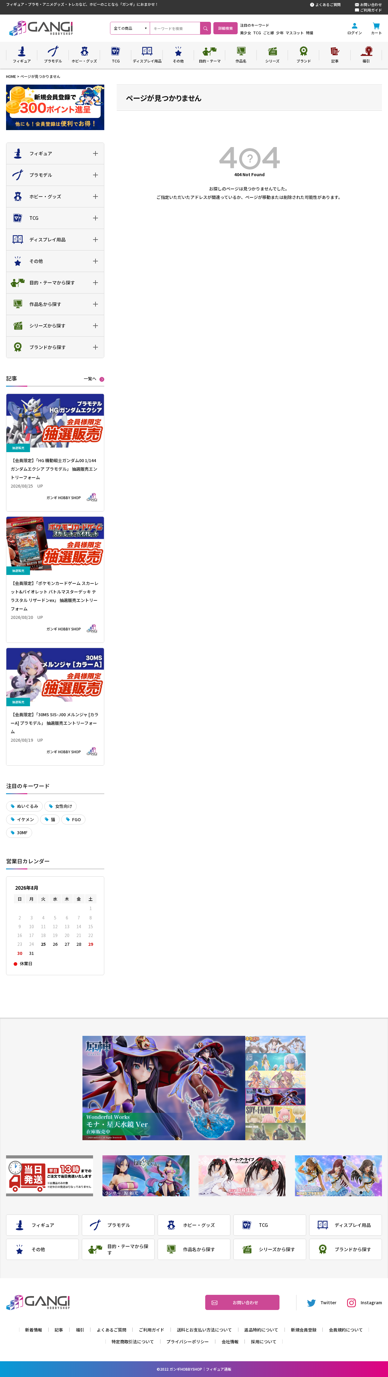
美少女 (245, 32)
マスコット (295, 32)
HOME (11, 76)
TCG (257, 32)
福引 (80, 1330)
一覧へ (90, 378)
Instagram (371, 1302)
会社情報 (230, 1341)
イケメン (25, 819)
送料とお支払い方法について (204, 1330)
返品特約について (261, 1330)
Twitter (328, 1302)
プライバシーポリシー (187, 1341)
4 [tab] (275, 1097)
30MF (22, 832)
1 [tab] (275, 1044)
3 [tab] (275, 1079)
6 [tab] (275, 1131)
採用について (263, 1341)
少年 (279, 32)
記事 (59, 1330)
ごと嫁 (268, 32)
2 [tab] (275, 1062)
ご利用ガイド (371, 9)
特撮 (309, 32)
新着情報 (33, 1330)
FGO (76, 819)
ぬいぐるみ (27, 806)
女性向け (63, 806)
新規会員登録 (303, 1330)
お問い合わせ (371, 4)
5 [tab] (275, 1114)
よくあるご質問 (328, 4)
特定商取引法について (133, 1341)
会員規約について (346, 1330)
